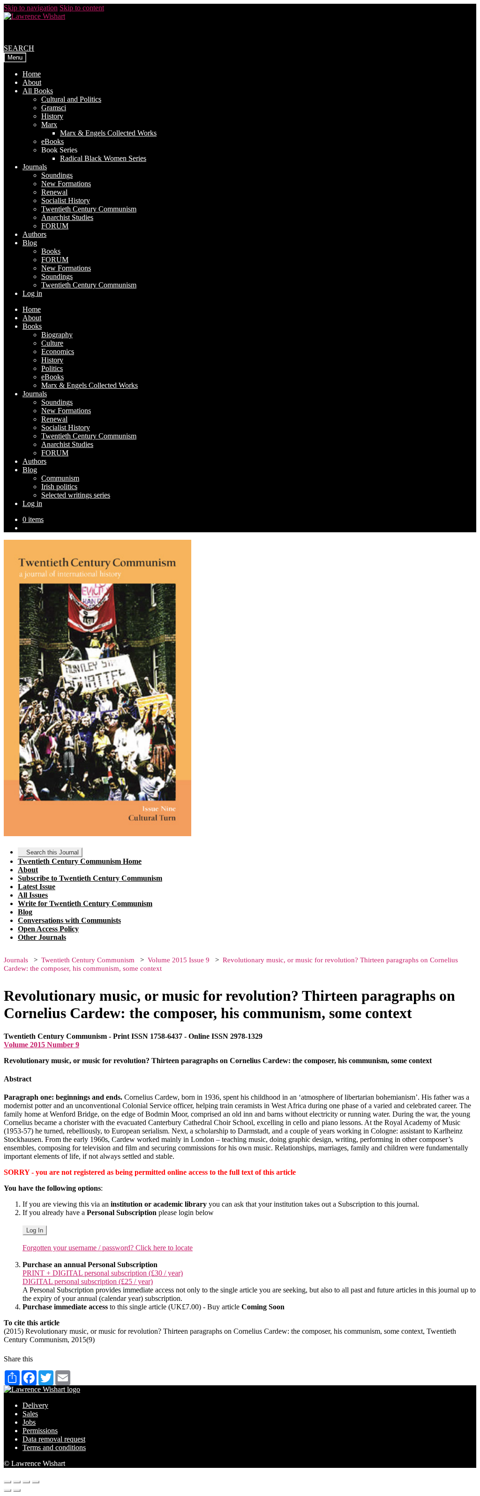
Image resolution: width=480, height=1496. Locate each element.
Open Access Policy (48, 929)
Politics (52, 368)
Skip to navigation (31, 8)
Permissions (40, 1431)
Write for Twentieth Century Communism (85, 903)
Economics (57, 351)
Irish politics (59, 487)
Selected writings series (75, 495)
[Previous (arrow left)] (7, 1490)
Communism (60, 478)
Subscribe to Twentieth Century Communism (90, 878)
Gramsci (53, 108)
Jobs (29, 1422)
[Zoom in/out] (35, 1482)
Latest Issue (36, 887)
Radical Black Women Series (103, 158)
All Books (37, 91)
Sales (30, 1414)
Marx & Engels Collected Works (108, 133)
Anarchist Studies (67, 217)
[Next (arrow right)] (17, 1490)
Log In (34, 1230)
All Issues (33, 895)
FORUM (54, 226)
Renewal (54, 192)
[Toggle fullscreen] (26, 1482)
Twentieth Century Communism (88, 209)
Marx (49, 124)
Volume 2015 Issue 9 (179, 960)
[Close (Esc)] (7, 1482)
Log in (32, 293)
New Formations (66, 184)
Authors (34, 234)
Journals (34, 167)
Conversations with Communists (69, 920)
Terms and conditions (54, 1447)
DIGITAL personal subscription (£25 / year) (87, 1281)
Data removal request (53, 1439)
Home (31, 74)
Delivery (35, 1405)
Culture (52, 343)
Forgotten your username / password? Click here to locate (107, 1248)
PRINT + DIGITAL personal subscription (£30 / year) (102, 1273)
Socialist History (65, 200)
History (52, 116)
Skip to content (82, 8)
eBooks (52, 141)
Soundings (57, 175)
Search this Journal (52, 852)
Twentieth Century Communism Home (80, 861)
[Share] (17, 1482)
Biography (57, 335)
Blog (29, 243)
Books (50, 251)
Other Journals (42, 937)
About (31, 82)
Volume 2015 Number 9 (41, 1045)
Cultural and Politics (71, 99)
